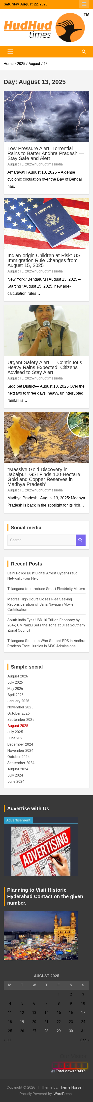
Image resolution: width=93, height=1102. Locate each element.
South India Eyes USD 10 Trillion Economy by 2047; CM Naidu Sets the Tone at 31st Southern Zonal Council (46, 625)
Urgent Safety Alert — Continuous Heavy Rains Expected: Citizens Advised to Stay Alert (44, 367)
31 (83, 1031)
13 (34, 1012)
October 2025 (18, 713)
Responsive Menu (84, 4)
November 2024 (20, 750)
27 (34, 1031)
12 (22, 1012)
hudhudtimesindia (48, 164)
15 (59, 1012)
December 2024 (20, 744)
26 (22, 1031)
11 (10, 1012)
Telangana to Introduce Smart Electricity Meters (46, 589)
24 (83, 1022)
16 (71, 1012)
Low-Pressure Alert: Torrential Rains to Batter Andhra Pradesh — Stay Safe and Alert (45, 153)
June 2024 (15, 781)
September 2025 (20, 719)
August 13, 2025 (20, 164)
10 (83, 1003)
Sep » (84, 1040)
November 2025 (20, 707)
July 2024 (15, 775)
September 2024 (20, 763)
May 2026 (15, 688)
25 (10, 1031)
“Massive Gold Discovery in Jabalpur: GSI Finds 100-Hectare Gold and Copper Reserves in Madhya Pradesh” (43, 477)
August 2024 (17, 769)
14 (46, 1012)
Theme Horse (70, 1087)
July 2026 (15, 682)
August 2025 (17, 726)
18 (10, 1022)
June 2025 (15, 738)
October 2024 (18, 756)
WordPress (63, 1094)
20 (34, 1022)
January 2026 (18, 701)
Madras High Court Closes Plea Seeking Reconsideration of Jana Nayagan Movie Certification (40, 604)
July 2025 (15, 732)
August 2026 (17, 676)
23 (71, 1022)
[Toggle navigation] (10, 51)
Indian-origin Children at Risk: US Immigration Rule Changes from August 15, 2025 (43, 260)
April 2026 (15, 695)
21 (46, 1022)
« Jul (7, 1040)
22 (59, 1022)
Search (81, 540)
